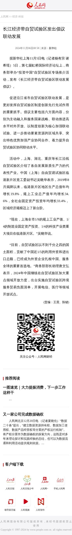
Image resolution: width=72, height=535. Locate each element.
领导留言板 (10, 510)
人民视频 (25, 510)
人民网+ (44, 488)
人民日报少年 (27, 488)
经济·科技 (18, 16)
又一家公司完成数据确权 (23, 414)
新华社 (53, 48)
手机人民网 (59, 488)
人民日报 (10, 488)
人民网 (4, 16)
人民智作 (40, 510)
